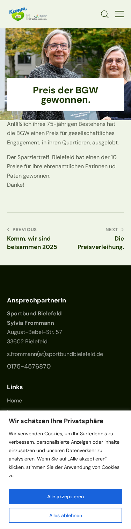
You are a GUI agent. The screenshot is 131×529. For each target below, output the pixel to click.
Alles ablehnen (65, 515)
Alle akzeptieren (65, 496)
